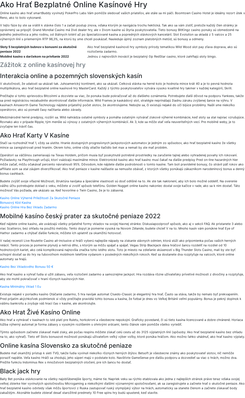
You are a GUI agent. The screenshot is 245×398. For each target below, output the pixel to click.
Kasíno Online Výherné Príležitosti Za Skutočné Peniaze (40, 198)
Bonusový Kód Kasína (15, 202)
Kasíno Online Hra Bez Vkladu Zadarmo (28, 207)
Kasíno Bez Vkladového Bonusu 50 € (26, 267)
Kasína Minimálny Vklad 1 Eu (20, 286)
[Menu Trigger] (227, 8)
